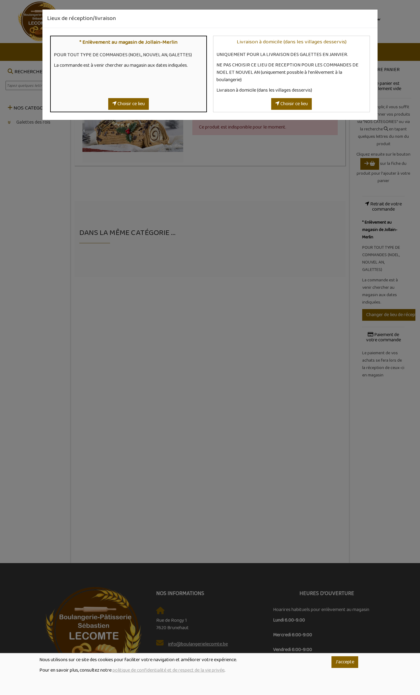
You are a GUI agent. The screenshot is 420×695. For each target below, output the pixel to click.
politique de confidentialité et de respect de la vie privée (168, 670)
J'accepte (344, 662)
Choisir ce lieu (131, 104)
